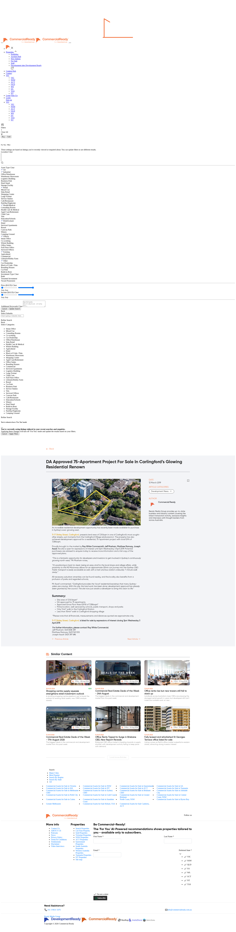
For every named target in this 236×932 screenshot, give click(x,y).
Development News (160, 491)
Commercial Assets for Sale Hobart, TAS (99, 804)
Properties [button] (10, 52)
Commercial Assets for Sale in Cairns (60, 799)
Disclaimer (55, 844)
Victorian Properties (83, 835)
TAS (13, 91)
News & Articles (86, 454)
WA (12, 87)
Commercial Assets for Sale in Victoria (61, 786)
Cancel (4, 309)
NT (12, 93)
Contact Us (55, 828)
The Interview (103, 454)
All (4, 170)
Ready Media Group (52, 916)
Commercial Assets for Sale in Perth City (62, 795)
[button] (7, 76)
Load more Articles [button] (118, 757)
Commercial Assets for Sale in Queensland (136, 786)
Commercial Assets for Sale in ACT (134, 788)
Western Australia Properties (82, 852)
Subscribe (101, 898)
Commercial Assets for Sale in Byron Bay (173, 799)
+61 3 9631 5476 (54, 910)
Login (8, 95)
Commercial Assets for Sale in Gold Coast (99, 795)
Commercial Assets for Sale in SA (170, 786)
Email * (96, 850)
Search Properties (82, 828)
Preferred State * (185, 850)
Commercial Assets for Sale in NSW (97, 786)
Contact (9, 73)
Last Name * (169, 836)
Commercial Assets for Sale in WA (59, 788)
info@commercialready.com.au (180, 910)
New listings (16, 59)
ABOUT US (56, 831)
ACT (13, 82)
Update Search (14, 309)
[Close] (2, 427)
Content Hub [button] (11, 71)
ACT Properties (82, 840)
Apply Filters (13, 434)
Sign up (9, 100)
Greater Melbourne (53, 804)
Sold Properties (81, 833)
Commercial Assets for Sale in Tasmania (172, 788)
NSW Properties (82, 837)
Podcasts (59, 454)
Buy (3, 137)
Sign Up (14, 95)
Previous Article (61, 639)
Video (49, 454)
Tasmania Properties (83, 855)
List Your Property (83, 831)
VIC (12, 78)
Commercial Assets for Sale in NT (96, 788)
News (53, 835)
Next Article (133, 639)
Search (51, 770)
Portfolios (14, 54)
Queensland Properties (80, 843)
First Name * (98, 836)
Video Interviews (57, 846)
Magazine (71, 454)
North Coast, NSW (127, 799)
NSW (13, 80)
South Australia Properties (82, 847)
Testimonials (56, 842)
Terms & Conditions (59, 840)
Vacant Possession (8, 281)
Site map (79, 859)
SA (12, 89)
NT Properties (81, 857)
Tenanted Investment (9, 279)
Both (3, 276)
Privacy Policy (56, 837)
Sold (12, 63)
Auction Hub (16, 57)
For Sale (14, 61)
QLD (13, 84)
